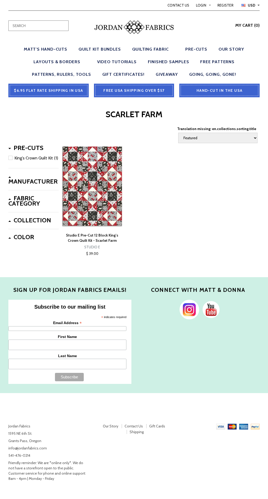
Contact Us (178, 5)
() (247, 25)
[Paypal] (255, 426)
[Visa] (220, 426)
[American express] (243, 426)
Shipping (137, 432)
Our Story (110, 426)
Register (225, 5)
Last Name (67, 356)
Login (201, 5)
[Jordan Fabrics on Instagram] (188, 309)
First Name (67, 337)
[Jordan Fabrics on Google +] (210, 309)
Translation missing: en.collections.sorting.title (216, 128)
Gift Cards (157, 426)
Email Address (67, 322)
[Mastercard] (232, 426)
